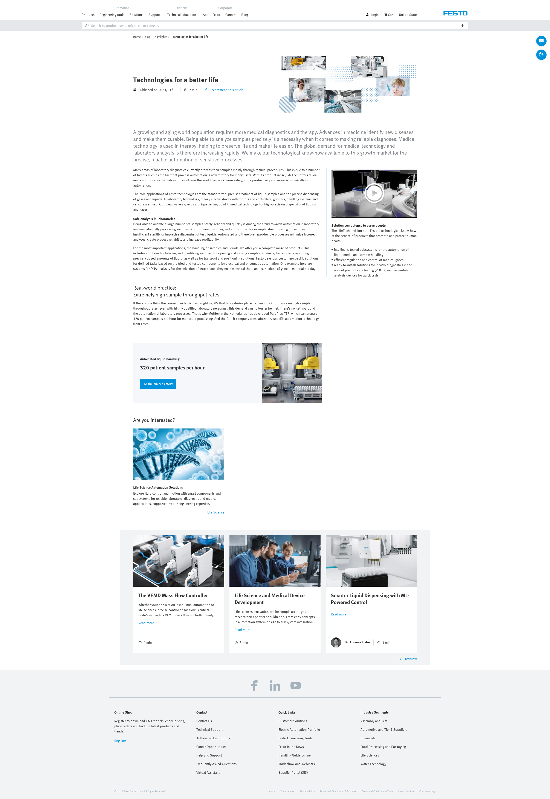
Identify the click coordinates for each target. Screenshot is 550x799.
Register (120, 740)
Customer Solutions (292, 720)
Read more (146, 622)
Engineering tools (112, 14)
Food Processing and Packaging (383, 746)
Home (137, 36)
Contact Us (204, 720)
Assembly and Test (374, 720)
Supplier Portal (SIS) (293, 772)
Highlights (160, 36)
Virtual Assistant (208, 772)
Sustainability (307, 791)
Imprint (272, 791)
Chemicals (368, 738)
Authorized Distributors (213, 738)
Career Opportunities (211, 746)
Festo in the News (291, 746)
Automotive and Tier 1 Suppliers (384, 729)
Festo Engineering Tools (295, 738)
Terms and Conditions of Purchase (338, 791)
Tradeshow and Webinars (296, 763)
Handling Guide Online (294, 755)
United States (408, 14)
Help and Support (209, 755)
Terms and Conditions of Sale (377, 791)
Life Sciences (370, 755)
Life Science (215, 512)
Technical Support (209, 729)
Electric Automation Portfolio (299, 729)
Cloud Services (406, 791)
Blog (244, 14)
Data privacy (288, 791)
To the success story (158, 383)
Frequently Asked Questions (216, 763)
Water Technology (373, 763)
